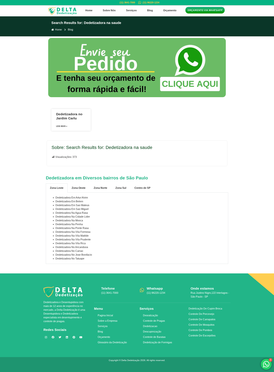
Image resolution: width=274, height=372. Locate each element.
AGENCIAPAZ (142, 366)
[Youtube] (80, 337)
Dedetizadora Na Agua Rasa (71, 212)
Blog (150, 10)
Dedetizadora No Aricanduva (71, 247)
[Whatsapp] (142, 290)
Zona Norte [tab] (100, 188)
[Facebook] (52, 337)
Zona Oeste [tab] (78, 188)
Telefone (108, 288)
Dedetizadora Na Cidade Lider (72, 216)
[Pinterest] (73, 337)
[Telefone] (96, 290)
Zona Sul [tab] (120, 188)
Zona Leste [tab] (56, 188)
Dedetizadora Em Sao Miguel (72, 209)
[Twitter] (59, 337)
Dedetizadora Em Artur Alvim (71, 197)
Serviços (131, 10)
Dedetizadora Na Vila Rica (70, 243)
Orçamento (169, 10)
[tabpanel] (137, 228)
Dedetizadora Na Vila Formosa (72, 232)
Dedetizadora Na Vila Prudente (73, 239)
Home (88, 10)
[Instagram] (46, 337)
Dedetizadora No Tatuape (69, 258)
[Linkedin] (66, 337)
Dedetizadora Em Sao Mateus (72, 205)
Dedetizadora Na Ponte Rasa (72, 228)
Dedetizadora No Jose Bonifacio (73, 254)
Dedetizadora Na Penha (69, 224)
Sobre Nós (109, 10)
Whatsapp (155, 288)
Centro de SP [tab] (142, 188)
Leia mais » (61, 126)
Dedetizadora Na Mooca (69, 220)
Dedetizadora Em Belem (69, 201)
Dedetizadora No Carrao (69, 251)
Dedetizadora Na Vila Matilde (72, 235)
